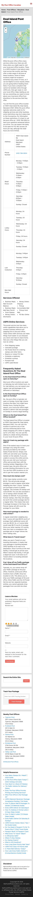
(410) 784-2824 (21, 153)
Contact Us (24, 894)
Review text (9, 605)
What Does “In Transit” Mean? (15, 834)
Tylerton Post (9, 717)
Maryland (20, 10)
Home (3, 10)
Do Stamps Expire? (11, 840)
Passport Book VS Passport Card (16, 831)
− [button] (5, 31)
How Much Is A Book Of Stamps (16, 784)
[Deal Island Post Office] (16, 39)
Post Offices (11, 10)
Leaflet (8, 57)
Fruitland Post (10, 726)
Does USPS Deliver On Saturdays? (17, 808)
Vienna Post (9, 734)
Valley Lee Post (10, 752)
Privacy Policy (9, 894)
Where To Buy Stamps (12, 838)
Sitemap (17, 894)
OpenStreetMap (20, 57)
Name (7, 628)
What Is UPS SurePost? (13, 842)
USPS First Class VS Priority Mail (16, 846)
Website (8, 643)
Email (7, 635)
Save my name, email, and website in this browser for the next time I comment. (15, 654)
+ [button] (5, 29)
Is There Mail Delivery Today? (15, 849)
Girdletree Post (10, 743)
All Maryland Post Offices (10, 761)
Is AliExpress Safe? (11, 836)
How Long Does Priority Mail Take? (17, 844)
